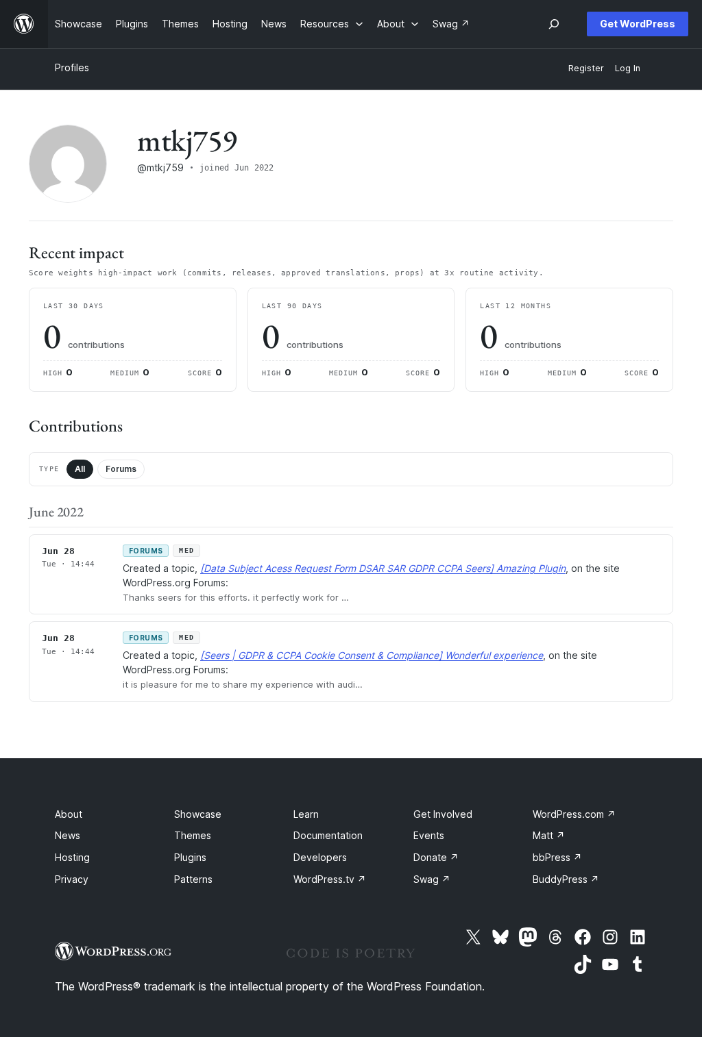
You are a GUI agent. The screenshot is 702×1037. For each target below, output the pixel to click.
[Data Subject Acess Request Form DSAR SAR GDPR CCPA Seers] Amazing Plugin (383, 568)
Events (428, 835)
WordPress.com (574, 814)
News (67, 835)
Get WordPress (637, 23)
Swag (431, 879)
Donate (436, 857)
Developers (320, 857)
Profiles (72, 67)
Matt (549, 835)
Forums (121, 469)
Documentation (328, 835)
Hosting (72, 857)
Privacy (71, 879)
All (80, 469)
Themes (192, 835)
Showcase (197, 814)
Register (586, 68)
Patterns (193, 879)
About (68, 814)
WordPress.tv (329, 879)
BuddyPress (566, 879)
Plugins (190, 857)
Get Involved (442, 814)
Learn (306, 814)
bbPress (557, 857)
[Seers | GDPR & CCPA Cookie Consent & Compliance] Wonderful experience (371, 655)
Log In (627, 68)
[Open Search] (554, 24)
